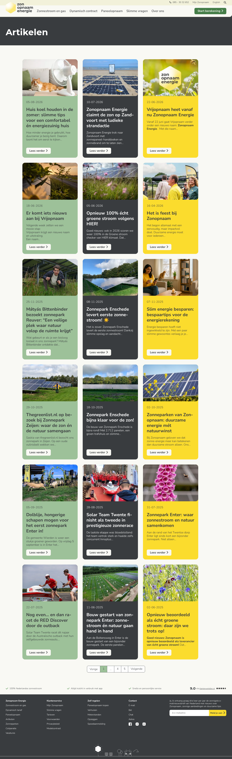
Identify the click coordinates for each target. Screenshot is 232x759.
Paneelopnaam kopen (98, 705)
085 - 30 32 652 (180, 2)
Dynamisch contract (83, 11)
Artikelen (10, 719)
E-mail (132, 705)
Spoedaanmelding (96, 723)
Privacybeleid (53, 723)
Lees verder (37, 151)
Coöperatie (11, 728)
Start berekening (209, 11)
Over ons (158, 11)
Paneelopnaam (112, 11)
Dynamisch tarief (14, 710)
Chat (131, 714)
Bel (130, 710)
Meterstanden (94, 714)
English (216, 2)
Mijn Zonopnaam (201, 2)
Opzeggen (93, 719)
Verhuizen (92, 710)
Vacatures (10, 733)
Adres (131, 719)
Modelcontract (54, 728)
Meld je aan (216, 712)
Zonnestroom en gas (51, 11)
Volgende (136, 669)
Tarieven (51, 714)
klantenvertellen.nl (207, 688)
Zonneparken (12, 723)
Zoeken (225, 2)
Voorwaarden (53, 719)
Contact (133, 700)
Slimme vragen (137, 11)
